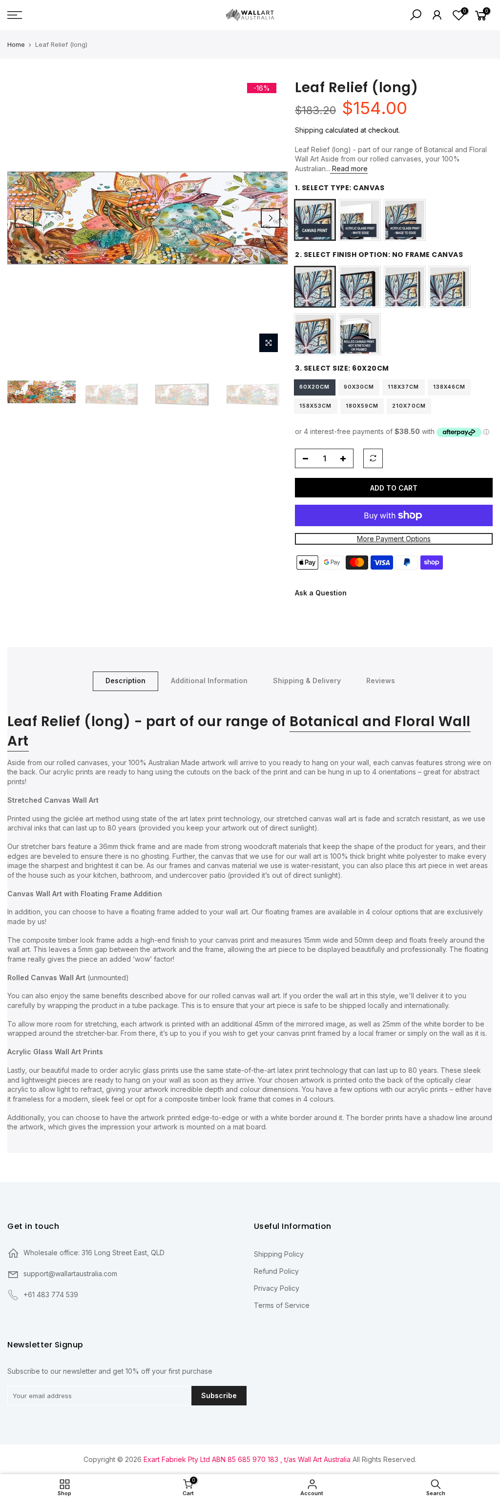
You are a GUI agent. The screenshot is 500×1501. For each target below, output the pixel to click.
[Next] (270, 218)
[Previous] (24, 218)
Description (125, 680)
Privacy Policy (276, 1288)
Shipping (309, 130)
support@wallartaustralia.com (70, 1273)
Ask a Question (321, 593)
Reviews (380, 680)
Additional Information (209, 680)
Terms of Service (282, 1305)
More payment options (394, 539)
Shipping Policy (279, 1254)
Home (16, 44)
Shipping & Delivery (307, 680)
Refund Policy (276, 1271)
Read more (349, 168)
